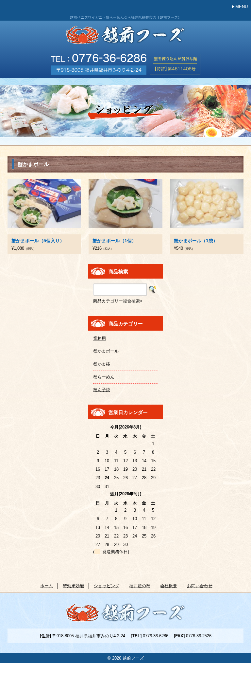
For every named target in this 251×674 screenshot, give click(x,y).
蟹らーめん (103, 376)
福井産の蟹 (139, 585)
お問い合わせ (199, 585)
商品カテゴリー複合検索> (117, 301)
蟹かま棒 (101, 364)
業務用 (99, 338)
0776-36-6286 (155, 635)
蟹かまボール (106, 351)
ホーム (46, 585)
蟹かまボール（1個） (114, 240)
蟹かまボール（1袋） (196, 240)
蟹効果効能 (73, 585)
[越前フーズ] (125, 37)
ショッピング (106, 585)
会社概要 (168, 585)
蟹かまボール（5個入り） (37, 240)
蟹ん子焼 (101, 389)
